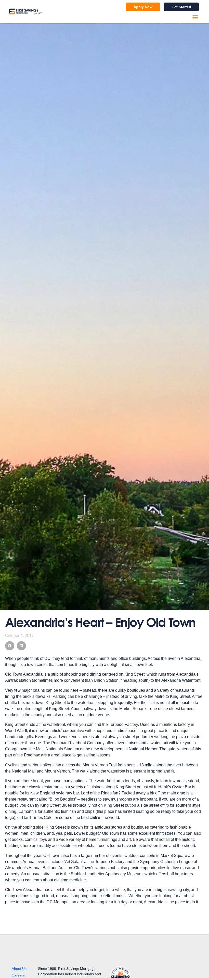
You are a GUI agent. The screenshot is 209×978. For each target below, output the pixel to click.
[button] (195, 17)
